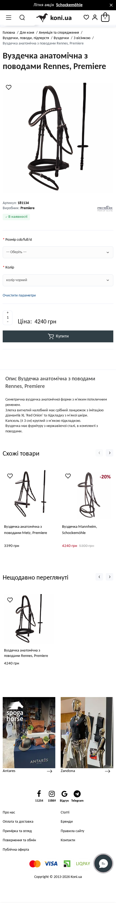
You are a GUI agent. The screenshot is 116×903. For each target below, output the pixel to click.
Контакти (68, 840)
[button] (99, 453)
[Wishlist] (8, 87)
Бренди (67, 822)
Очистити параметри (19, 296)
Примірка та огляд (17, 831)
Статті (65, 813)
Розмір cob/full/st (18, 240)
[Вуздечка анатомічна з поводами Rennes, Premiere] (58, 138)
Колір (9, 268)
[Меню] (9, 17)
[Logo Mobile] (54, 18)
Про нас (9, 813)
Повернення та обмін (19, 840)
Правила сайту (72, 831)
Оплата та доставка (18, 822)
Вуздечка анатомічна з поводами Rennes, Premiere (26, 653)
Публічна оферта (16, 850)
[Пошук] (22, 17)
